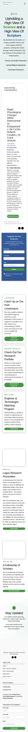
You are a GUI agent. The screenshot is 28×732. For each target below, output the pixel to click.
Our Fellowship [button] (14, 591)
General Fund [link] (7, 690)
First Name (6, 249)
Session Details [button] (13, 216)
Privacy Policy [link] (16, 694)
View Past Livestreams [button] (14, 339)
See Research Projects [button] (14, 385)
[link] (8, 3)
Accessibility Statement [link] (9, 696)
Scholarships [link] (6, 687)
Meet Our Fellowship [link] (9, 668)
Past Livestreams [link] (8, 671)
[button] (24, 4)
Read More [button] (14, 528)
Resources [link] (6, 674)
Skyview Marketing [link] (8, 698)
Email (5, 262)
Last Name (6, 255)
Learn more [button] (14, 428)
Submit (14, 269)
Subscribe (14, 728)
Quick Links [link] (6, 676)
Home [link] (4, 666)
